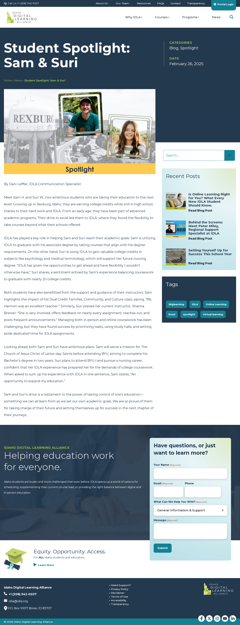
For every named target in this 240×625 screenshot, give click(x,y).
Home (8, 80)
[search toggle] (231, 17)
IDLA (195, 304)
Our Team (122, 3)
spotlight (189, 314)
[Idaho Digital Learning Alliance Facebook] (201, 618)
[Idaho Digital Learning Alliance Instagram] (217, 618)
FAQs (160, 3)
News (216, 17)
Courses (161, 17)
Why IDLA (132, 17)
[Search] (229, 155)
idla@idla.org (18, 601)
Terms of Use (119, 596)
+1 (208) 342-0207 (22, 594)
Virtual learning (213, 314)
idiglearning (176, 304)
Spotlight (189, 48)
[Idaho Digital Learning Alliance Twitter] (209, 618)
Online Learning (216, 304)
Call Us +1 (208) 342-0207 (23, 3)
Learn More (46, 565)
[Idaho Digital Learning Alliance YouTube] (225, 618)
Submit (163, 548)
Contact (176, 3)
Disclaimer (118, 592)
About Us (102, 3)
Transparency (196, 3)
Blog (173, 48)
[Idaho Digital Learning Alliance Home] (21, 17)
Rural (171, 314)
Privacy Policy (119, 589)
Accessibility (118, 600)
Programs (189, 17)
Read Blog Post (200, 210)
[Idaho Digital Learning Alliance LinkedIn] (233, 618)
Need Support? (121, 585)
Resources (144, 3)
